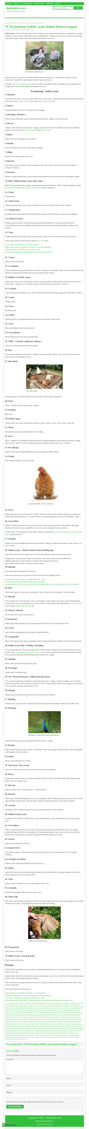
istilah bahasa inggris (75, 1017)
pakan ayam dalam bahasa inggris (36, 1030)
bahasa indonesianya (69, 1010)
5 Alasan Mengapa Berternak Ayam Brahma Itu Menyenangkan (28, 995)
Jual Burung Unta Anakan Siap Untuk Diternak (62, 584)
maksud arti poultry (73, 1028)
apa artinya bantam (65, 1003)
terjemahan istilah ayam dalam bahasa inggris (61, 1035)
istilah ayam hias (64, 1017)
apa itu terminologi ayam (56, 1005)
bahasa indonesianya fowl (50, 1014)
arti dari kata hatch (28, 1007)
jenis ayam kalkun (30, 130)
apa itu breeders (18, 1005)
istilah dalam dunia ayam (68, 1019)
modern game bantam (24, 606)
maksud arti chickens (62, 1028)
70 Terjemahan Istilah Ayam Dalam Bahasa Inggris (41, 26)
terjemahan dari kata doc (12, 1035)
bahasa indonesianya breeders (24, 1012)
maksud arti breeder (38, 1028)
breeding (22, 1015)
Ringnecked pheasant (64, 532)
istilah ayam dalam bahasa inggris (50, 1017)
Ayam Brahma (76, 603)
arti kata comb (49, 1008)
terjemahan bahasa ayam (27, 1032)
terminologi (75, 1037)
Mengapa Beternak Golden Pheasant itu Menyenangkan (25, 584)
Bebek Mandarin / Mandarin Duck (61, 1000)
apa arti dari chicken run (15, 1003)
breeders (17, 1015)
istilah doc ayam (19, 1021)
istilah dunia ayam (29, 1021)
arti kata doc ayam (59, 1008)
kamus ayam (54, 1023)
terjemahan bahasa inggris (12, 1033)
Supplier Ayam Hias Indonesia (44, 1124)
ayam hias (40, 241)
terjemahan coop (72, 1033)
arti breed (12, 1007)
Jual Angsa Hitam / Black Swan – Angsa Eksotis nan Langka (27, 1000)
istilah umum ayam (53, 1021)
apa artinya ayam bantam (52, 1003)
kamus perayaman (66, 1024)
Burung (58, 3)
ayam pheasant (21, 652)
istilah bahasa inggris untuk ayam (36, 1019)
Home (6, 23)
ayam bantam (18, 1010)
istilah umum (44, 1021)
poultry (60, 1030)
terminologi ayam (9, 1039)
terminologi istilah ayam (21, 1039)
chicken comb (46, 1015)
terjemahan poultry (45, 1037)
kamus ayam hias (63, 1023)
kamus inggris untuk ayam (53, 1024)
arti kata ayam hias (19, 1008)
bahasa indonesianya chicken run (17, 1014)
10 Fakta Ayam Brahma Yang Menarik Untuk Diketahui (25, 582)
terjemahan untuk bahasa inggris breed (61, 1037)
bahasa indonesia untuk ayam (38, 1010)
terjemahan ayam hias (14, 1032)
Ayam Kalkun (27, 3)
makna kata (68, 1026)
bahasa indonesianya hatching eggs (67, 1014)
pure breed (65, 1030)
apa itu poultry (45, 1005)
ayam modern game (45, 101)
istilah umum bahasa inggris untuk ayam (70, 1021)
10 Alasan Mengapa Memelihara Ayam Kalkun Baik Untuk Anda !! (28, 252)
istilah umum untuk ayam (11, 1023)
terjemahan (72, 1030)
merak (61, 443)
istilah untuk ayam (24, 1023)
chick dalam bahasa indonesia (34, 1015)
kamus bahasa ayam (74, 1023)
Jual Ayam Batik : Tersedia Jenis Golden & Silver (22, 249)
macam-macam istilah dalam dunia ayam (43, 1026)
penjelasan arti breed (51, 1030)
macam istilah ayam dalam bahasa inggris (20, 1026)
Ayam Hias (17, 3)
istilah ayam (37, 1017)
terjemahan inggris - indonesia (27, 1035)
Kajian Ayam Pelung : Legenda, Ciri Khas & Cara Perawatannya (28, 247)
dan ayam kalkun (34, 652)
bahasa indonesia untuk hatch (55, 1010)
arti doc (36, 1007)
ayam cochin (24, 101)
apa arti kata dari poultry (38, 1003)
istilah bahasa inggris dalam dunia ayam (16, 1019)
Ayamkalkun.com (16, 8)
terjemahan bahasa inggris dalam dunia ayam (32, 1033)
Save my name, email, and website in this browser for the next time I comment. (34, 1102)
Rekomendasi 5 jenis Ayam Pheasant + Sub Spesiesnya (25, 993)
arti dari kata (19, 1007)
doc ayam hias (25, 1017)
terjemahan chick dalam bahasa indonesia (56, 1033)
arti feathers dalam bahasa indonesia (48, 1007)
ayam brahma (36, 188)
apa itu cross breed (36, 1005)
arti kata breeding (29, 1008)
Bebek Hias (50, 3)
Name (9, 1078)
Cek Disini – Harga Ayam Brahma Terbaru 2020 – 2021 (25, 998)
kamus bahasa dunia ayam (12, 1024)
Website (9, 1092)
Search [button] (78, 8)
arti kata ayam (68, 1007)
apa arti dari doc (27, 1003)
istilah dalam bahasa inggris (53, 1019)
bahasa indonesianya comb (34, 1014)
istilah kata (37, 1021)
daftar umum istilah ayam (21, 84)
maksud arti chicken (49, 1028)
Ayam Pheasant (39, 3)
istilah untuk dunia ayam (36, 1023)
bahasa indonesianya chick (58, 1012)
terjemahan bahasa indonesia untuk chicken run (66, 1032)
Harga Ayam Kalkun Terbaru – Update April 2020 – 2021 (25, 579)
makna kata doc (9, 1028)
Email (9, 1085)
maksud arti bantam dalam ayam (23, 1028)
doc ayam (18, 1017)
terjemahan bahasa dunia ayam (43, 1032)
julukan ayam (46, 1023)
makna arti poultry (59, 1026)
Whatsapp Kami (10, 1125)
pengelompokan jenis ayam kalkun (17, 188)
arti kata (61, 1007)
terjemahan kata (35, 1037)
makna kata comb (77, 1026)
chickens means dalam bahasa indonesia (62, 1015)
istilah (31, 1017)
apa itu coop (26, 1005)
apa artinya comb (76, 1003)
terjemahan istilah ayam (42, 1035)
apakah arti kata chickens (71, 1005)
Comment (9, 1059)
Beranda (9, 3)
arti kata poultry (76, 1008)
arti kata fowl (67, 1008)
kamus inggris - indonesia (38, 1024)
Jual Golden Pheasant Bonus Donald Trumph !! (22, 245)
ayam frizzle (25, 1010)
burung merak (45, 130)
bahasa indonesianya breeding (42, 1012)
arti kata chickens (39, 1008)
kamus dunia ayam (25, 1024)
